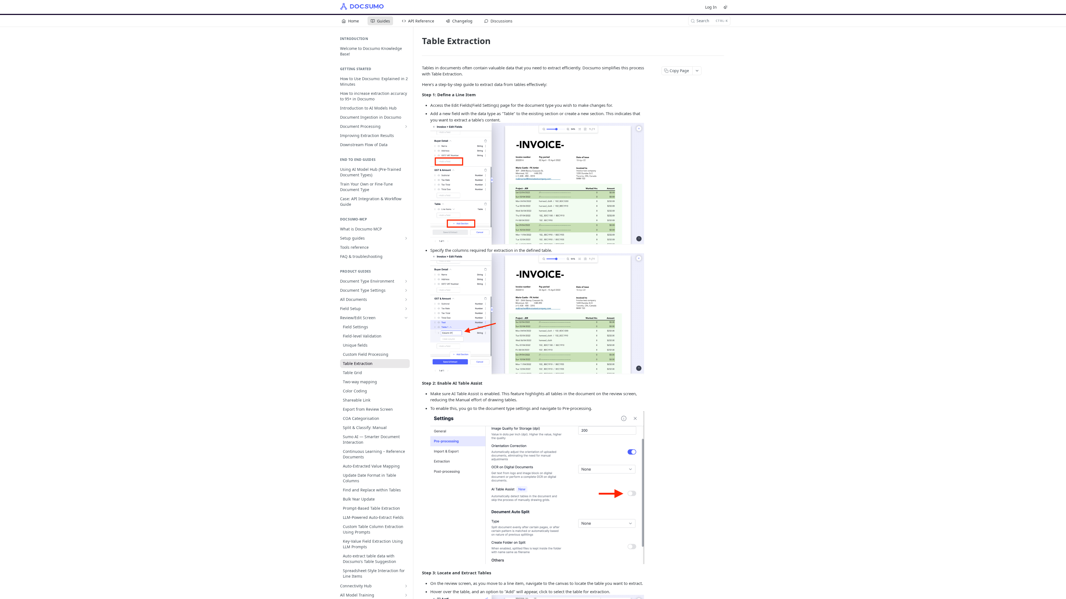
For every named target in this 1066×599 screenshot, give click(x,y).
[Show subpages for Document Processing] (406, 126)
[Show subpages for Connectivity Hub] (406, 586)
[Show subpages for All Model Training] (406, 595)
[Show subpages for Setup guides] (406, 238)
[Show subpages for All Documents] (406, 299)
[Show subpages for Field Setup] (406, 308)
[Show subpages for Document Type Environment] (406, 281)
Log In (711, 7)
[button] (537, 183)
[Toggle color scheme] (725, 6)
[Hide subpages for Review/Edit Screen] (406, 318)
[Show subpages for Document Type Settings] (406, 290)
